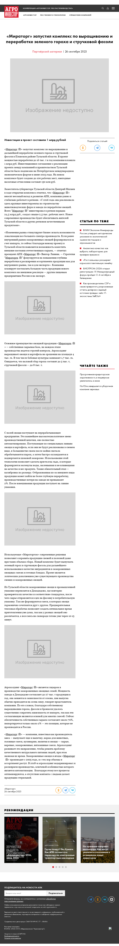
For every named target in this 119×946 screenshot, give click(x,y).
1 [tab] (53, 867)
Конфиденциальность (11, 936)
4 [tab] (63, 867)
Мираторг (11, 149)
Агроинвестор (30, 15)
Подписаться (56, 893)
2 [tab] (56, 867)
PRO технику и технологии (53, 15)
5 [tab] (66, 867)
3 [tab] (59, 867)
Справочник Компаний (80, 15)
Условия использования (12, 938)
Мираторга (11, 257)
